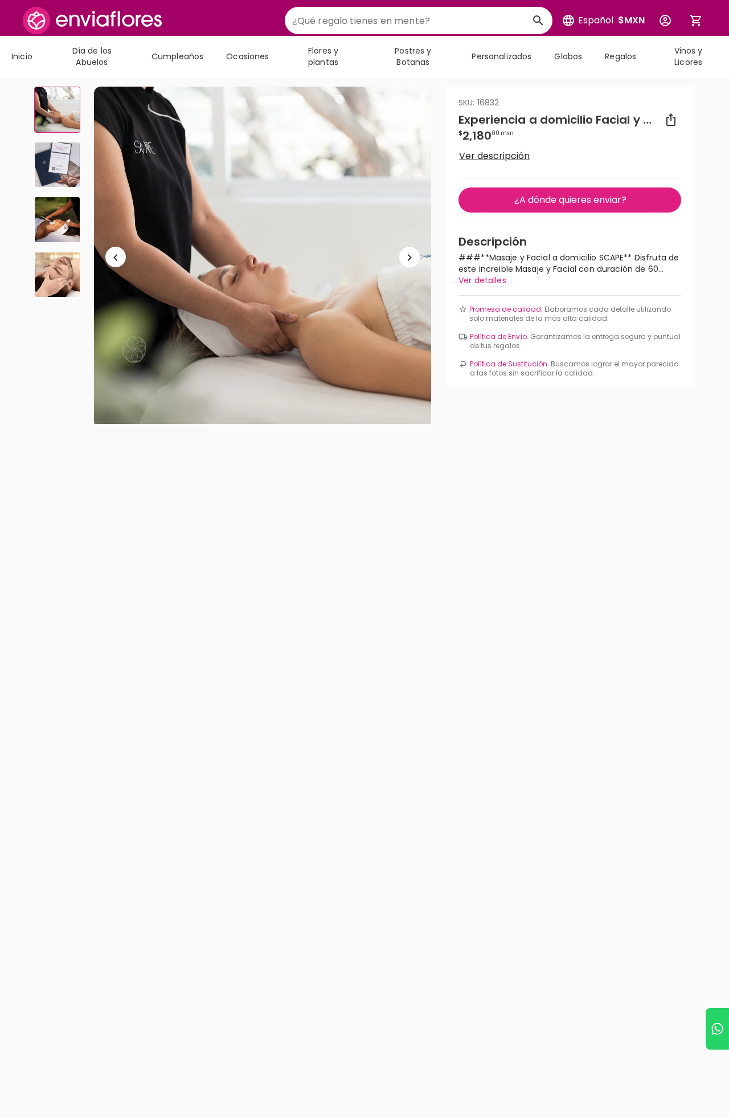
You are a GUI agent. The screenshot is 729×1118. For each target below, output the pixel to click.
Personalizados (501, 56)
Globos (568, 56)
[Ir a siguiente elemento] (409, 257)
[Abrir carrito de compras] (696, 20)
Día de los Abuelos (92, 56)
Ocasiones (247, 56)
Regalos (620, 56)
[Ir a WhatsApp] (717, 1029)
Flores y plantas (323, 56)
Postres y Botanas (413, 56)
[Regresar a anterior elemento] (115, 257)
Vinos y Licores (688, 56)
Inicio (21, 56)
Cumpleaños (177, 56)
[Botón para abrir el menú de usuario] (665, 20)
